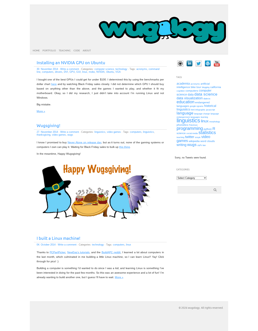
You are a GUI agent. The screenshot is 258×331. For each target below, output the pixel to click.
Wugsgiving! (48, 126)
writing (181, 145)
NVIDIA (100, 71)
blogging (205, 87)
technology (121, 69)
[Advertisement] (193, 217)
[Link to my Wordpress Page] (208, 63)
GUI (78, 71)
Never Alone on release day (84, 142)
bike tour (196, 87)
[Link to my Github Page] (180, 63)
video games (114, 131)
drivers (58, 71)
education (185, 102)
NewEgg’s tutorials (78, 252)
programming (190, 128)
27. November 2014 (47, 131)
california (215, 87)
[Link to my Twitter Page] (198, 63)
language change (202, 114)
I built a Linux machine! (58, 238)
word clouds (207, 141)
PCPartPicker (57, 252)
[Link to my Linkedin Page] (189, 63)
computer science (104, 69)
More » (41, 111)
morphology (214, 121)
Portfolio (49, 50)
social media (192, 133)
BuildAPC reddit (111, 252)
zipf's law (201, 145)
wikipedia (194, 141)
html (193, 110)
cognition (181, 91)
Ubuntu (110, 71)
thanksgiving (43, 134)
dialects (206, 98)
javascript (210, 110)
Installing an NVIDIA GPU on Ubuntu (71, 63)
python (208, 129)
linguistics (99, 131)
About (87, 50)
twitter (189, 137)
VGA (118, 71)
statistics (207, 132)
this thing (124, 146)
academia (183, 83)
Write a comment (69, 69)
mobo (92, 71)
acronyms (141, 69)
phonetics (182, 124)
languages (195, 117)
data (191, 94)
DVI (66, 71)
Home (36, 50)
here (54, 84)
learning (204, 117)
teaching (180, 137)
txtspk (198, 137)
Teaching (65, 50)
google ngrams (196, 106)
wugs (70, 134)
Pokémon (193, 125)
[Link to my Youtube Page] (217, 63)
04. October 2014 (46, 244)
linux (84, 71)
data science (205, 94)
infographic (200, 110)
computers (47, 71)
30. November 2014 (47, 69)
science (181, 133)
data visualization (190, 98)
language (185, 113)
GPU (72, 71)
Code (76, 50)
